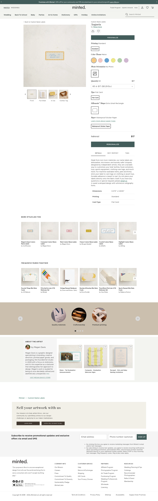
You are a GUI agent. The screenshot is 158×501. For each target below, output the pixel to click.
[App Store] (17, 486)
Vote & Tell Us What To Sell (53, 423)
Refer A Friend (129, 478)
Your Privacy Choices (85, 479)
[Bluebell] (107, 60)
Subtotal (95, 136)
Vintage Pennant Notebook (68, 288)
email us (124, 181)
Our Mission (59, 467)
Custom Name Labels (36, 398)
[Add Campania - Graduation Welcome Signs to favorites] (105, 346)
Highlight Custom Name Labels (126, 243)
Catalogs (127, 470)
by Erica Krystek (85, 292)
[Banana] (113, 60)
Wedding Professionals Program (109, 480)
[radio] (95, 48)
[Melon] (94, 60)
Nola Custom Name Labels (68, 242)
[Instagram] (22, 481)
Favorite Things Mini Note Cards (29, 289)
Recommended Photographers (129, 474)
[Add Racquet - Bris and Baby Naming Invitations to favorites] (130, 346)
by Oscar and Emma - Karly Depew (69, 290)
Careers (57, 470)
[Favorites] (147, 7)
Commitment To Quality (63, 476)
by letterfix (102, 246)
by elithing (122, 246)
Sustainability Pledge (62, 482)
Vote (136, 8)
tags (127, 153)
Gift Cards (81, 476)
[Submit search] (126, 14)
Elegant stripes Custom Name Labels (28, 243)
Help (79, 467)
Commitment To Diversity (64, 479)
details (98, 153)
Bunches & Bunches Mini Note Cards (89, 289)
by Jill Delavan (25, 292)
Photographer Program (109, 470)
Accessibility (120, 495)
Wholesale (104, 484)
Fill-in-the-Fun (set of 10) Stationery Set (48, 289)
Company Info (60, 464)
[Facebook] (13, 481)
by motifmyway (26, 246)
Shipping (81, 473)
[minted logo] (79, 7)
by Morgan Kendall (85, 244)
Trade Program (115, 8)
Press (56, 473)
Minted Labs (59, 485)
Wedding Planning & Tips (133, 467)
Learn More (28, 423)
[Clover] (119, 60)
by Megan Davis (46, 246)
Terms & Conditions (78, 495)
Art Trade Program (107, 473)
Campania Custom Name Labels (48, 243)
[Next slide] (70, 94)
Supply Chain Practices (137, 495)
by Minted (44, 292)
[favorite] (98, 31)
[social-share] (93, 31)
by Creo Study (103, 292)
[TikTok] (19, 481)
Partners (104, 464)
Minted (21, 398)
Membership (128, 481)
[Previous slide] (25, 94)
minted (7, 8)
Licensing (104, 487)
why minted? (112, 153)
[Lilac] (126, 60)
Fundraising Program (108, 476)
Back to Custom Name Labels (35, 22)
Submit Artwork (127, 8)
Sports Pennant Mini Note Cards (126, 289)
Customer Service (85, 464)
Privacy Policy (95, 495)
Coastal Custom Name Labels (106, 243)
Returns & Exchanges (85, 470)
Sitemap (108, 495)
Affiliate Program (107, 467)
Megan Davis (97, 27)
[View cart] (152, 7)
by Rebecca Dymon (125, 292)
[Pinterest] (16, 481)
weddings (15, 8)
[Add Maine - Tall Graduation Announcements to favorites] (80, 346)
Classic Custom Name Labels (89, 242)
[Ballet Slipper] (100, 60)
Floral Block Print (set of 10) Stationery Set (107, 289)
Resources (128, 464)
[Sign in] (142, 7)
